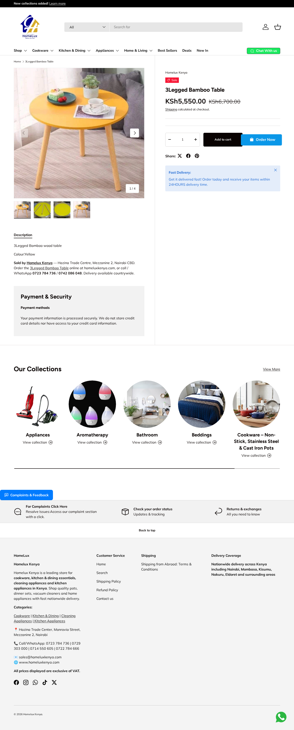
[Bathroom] (147, 404)
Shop (18, 50)
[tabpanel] (79, 259)
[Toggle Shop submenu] (25, 50)
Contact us (104, 598)
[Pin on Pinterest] (197, 156)
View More (271, 369)
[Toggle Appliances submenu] (117, 50)
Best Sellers (167, 50)
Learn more (57, 3)
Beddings (202, 435)
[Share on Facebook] (188, 156)
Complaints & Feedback (29, 495)
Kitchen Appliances (49, 621)
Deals (187, 50)
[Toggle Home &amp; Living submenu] (150, 50)
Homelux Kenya (176, 72)
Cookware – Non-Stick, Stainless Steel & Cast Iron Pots (256, 441)
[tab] (23, 235)
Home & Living (135, 50)
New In (202, 50)
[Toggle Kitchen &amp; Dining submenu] (88, 50)
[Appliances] (37, 404)
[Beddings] (201, 404)
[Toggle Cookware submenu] (51, 50)
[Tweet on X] (179, 156)
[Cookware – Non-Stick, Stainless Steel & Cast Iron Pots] (256, 404)
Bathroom (147, 435)
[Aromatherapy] (92, 404)
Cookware (40, 50)
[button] (277, 27)
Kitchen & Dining (72, 50)
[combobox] (153, 27)
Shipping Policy (108, 581)
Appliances (105, 50)
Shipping (171, 109)
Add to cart (223, 139)
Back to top (147, 530)
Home (17, 61)
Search (102, 573)
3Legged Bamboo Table (39, 61)
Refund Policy (107, 590)
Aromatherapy (92, 435)
